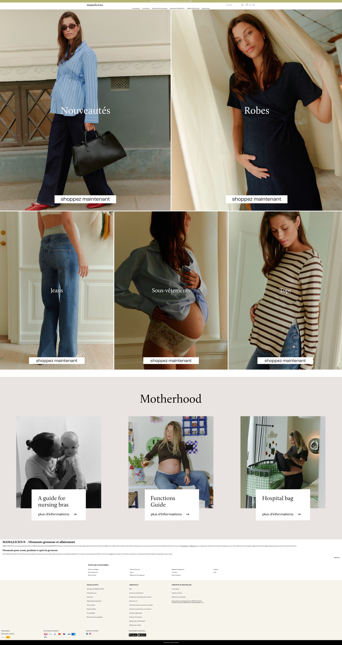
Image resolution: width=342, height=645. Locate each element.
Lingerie (215, 569)
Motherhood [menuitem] (205, 8)
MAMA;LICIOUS (92, 585)
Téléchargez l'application (94, 601)
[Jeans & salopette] (57, 293)
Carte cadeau (91, 605)
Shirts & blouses (93, 572)
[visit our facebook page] (87, 634)
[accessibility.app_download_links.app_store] (142, 636)
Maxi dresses (92, 575)
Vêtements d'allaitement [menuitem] (177, 8)
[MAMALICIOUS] (95, 6)
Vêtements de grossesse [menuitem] (159, 8)
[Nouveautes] (85, 110)
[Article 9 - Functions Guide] (171, 458)
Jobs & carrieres (177, 593)
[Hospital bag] (285, 458)
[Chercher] (242, 5)
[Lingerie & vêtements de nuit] (171, 293)
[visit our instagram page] (90, 634)
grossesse (185, 546)
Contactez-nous (91, 593)
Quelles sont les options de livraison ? (140, 597)
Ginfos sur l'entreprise (178, 597)
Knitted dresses (135, 569)
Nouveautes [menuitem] (136, 8)
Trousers (175, 572)
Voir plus (337, 557)
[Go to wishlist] (250, 5)
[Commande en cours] (253, 5)
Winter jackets (176, 575)
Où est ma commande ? (136, 593)
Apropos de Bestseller (181, 585)
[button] (21, 634)
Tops (214, 572)
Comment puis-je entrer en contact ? (140, 609)
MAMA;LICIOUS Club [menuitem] (193, 8)
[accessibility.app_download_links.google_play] (133, 636)
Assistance (133, 585)
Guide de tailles (91, 609)
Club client (90, 597)
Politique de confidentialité (137, 621)
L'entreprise (175, 589)
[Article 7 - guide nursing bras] (57, 458)
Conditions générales (135, 613)
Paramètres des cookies (171, 642)
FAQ (130, 589)
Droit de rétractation (135, 617)
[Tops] (285, 293)
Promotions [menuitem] (145, 8)
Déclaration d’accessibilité (95, 617)
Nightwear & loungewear (137, 575)
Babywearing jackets (178, 569)
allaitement (193, 546)
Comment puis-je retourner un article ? (141, 605)
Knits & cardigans (93, 569)
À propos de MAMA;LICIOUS (95, 589)
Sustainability (91, 613)
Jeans (132, 572)
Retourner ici (133, 601)
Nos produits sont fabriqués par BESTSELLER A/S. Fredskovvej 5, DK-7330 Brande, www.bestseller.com (188, 601)
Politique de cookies (135, 625)
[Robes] (256, 110)
